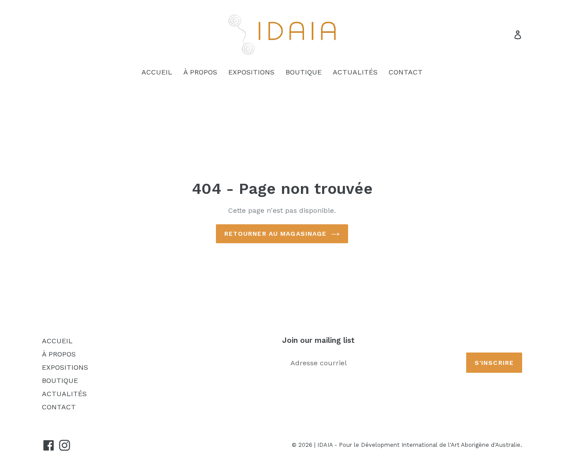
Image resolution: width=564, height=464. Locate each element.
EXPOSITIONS (251, 72)
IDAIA (325, 445)
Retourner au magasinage (275, 233)
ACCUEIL (156, 72)
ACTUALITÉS (355, 72)
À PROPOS (200, 72)
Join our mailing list (318, 340)
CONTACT (406, 72)
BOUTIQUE (304, 72)
